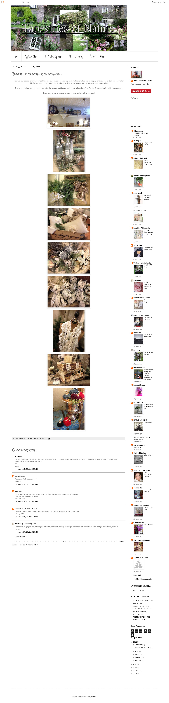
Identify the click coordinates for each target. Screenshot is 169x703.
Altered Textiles (97, 56)
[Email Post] (49, 438)
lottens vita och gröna (141, 176)
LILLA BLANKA (139, 403)
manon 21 (137, 280)
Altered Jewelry (76, 56)
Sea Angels (137, 245)
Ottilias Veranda (139, 368)
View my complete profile (140, 84)
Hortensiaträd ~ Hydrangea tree (148, 406)
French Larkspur (139, 211)
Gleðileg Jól (148, 422)
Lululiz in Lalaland (140, 158)
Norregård (137, 141)
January (138, 661)
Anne (17, 456)
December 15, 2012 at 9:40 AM (26, 484)
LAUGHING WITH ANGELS (142, 609)
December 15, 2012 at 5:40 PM (26, 502)
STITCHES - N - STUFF (141, 470)
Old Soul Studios (139, 453)
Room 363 (137, 575)
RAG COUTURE (138, 590)
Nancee (18, 476)
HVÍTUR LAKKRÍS (140, 420)
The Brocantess (139, 445)
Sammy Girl (137, 488)
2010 (135, 668)
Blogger (94, 697)
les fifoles (137, 333)
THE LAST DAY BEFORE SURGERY (149, 474)
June (16, 491)
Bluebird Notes (139, 385)
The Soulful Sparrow (53, 56)
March (137, 654)
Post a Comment (21, 537)
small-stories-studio (141, 505)
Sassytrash (137, 193)
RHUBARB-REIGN (139, 612)
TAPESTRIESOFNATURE (24, 509)
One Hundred (148, 525)
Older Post (121, 541)
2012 (135, 642)
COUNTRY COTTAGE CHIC (143, 601)
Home (16, 56)
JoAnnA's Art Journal (141, 437)
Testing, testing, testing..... (144, 647)
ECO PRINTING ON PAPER (148, 162)
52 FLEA (136, 350)
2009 (135, 671)
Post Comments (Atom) (30, 545)
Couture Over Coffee (141, 315)
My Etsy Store (31, 56)
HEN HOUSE (137, 604)
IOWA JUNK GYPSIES (141, 606)
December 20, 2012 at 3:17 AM (26, 532)
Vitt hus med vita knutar (142, 263)
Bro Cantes (137, 447)
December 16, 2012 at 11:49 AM (26, 517)
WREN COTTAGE (139, 620)
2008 (135, 674)
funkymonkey (138, 523)
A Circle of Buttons (140, 558)
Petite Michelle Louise (141, 298)
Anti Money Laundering (23, 524)
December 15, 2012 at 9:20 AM (26, 469)
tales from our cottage (141, 540)
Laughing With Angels (141, 228)
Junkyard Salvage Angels (147, 197)
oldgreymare (138, 131)
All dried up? (148, 455)
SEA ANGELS (137, 614)
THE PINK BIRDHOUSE (141, 617)
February (138, 657)
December (139, 645)
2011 (135, 664)
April (137, 651)
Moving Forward (138, 439)
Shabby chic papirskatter (142, 579)
